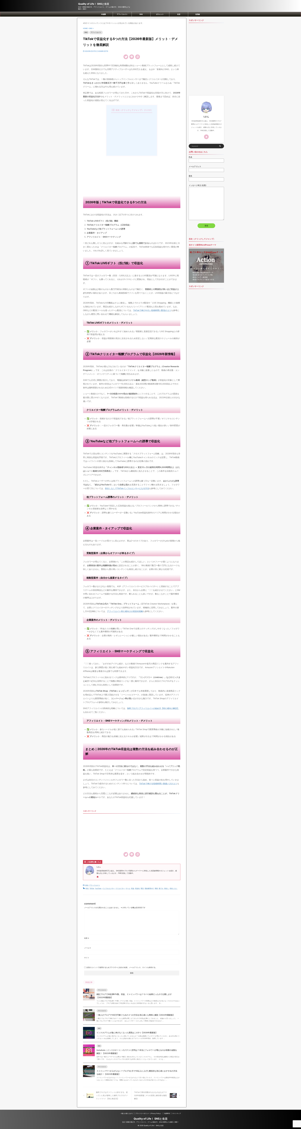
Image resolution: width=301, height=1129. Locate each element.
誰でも (161, 888)
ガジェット (160, 14)
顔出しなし (173, 888)
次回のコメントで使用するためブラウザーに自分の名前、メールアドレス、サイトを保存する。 (121, 967)
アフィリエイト (122, 14)
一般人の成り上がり (126, 1113)
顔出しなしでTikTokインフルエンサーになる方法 (127, 488)
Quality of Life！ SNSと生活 (93, 3)
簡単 (156, 888)
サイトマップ (176, 1113)
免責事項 (167, 1113)
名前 (86, 938)
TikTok (91, 888)
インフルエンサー (108, 888)
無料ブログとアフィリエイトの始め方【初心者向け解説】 (153, 708)
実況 (142, 888)
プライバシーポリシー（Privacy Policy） (148, 1113)
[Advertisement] (131, 175)
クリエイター (120, 888)
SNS (141, 14)
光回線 (197, 14)
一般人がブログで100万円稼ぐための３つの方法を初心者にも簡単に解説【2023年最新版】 (136, 1015)
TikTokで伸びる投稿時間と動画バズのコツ (158, 783)
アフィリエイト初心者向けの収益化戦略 (125, 611)
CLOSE (148, 110)
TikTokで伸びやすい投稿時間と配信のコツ (152, 310)
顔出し (166, 888)
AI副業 (103, 14)
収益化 (137, 888)
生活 (178, 14)
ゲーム (128, 888)
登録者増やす (149, 888)
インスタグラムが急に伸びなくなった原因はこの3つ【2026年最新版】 (127, 1032)
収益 (132, 888)
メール (87, 948)
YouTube (98, 888)
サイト (86, 958)
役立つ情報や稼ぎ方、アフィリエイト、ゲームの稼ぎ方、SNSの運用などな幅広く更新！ (150, 1122)
